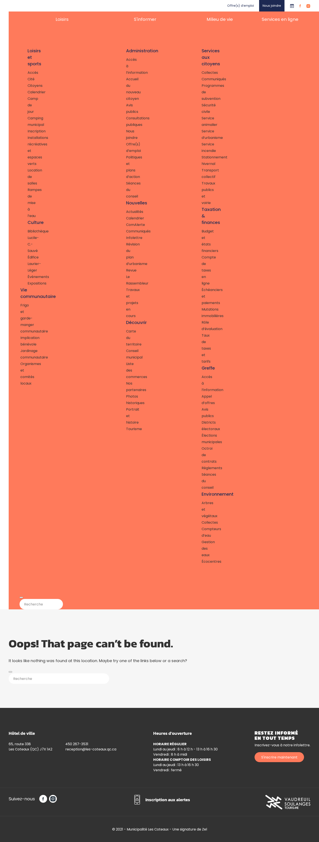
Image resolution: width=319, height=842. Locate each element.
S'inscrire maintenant (279, 757)
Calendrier (292, 5)
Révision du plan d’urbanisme (126, 254)
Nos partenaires (126, 386)
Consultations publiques (126, 121)
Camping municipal (29, 121)
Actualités (126, 211)
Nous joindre (272, 5)
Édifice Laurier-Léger (29, 264)
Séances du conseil (126, 190)
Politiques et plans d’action (126, 167)
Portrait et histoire (126, 416)
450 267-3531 (76, 744)
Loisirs (62, 19)
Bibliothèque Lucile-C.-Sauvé (29, 241)
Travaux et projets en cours (126, 302)
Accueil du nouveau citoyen (126, 89)
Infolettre (126, 237)
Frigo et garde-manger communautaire (25, 318)
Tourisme (126, 428)
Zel (204, 829)
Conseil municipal (126, 354)
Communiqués (126, 231)
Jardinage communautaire (25, 354)
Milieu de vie (220, 19)
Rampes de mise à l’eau (29, 202)
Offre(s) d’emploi (240, 5)
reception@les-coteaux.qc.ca (90, 749)
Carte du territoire (126, 338)
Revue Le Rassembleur (126, 277)
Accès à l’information (126, 66)
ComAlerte (126, 224)
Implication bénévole (25, 341)
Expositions (29, 283)
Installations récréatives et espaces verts (29, 150)
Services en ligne (280, 19)
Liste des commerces (126, 370)
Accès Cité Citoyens (29, 79)
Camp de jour (29, 105)
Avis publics (126, 108)
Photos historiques (126, 399)
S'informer (145, 19)
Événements (29, 276)
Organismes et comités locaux (25, 373)
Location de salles (29, 177)
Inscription (29, 131)
